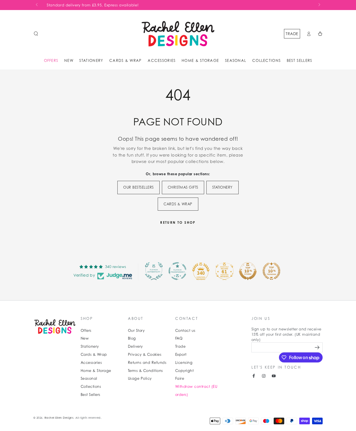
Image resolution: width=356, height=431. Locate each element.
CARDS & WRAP (178, 204)
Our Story (136, 330)
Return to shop (178, 222)
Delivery (135, 346)
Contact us (185, 330)
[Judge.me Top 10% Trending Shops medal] (271, 271)
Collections (91, 386)
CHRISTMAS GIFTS (183, 187)
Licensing (183, 363)
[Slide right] (319, 5)
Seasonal (89, 378)
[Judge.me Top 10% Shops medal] (248, 271)
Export (181, 354)
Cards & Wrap (94, 354)
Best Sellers (90, 395)
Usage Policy (140, 378)
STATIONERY (222, 187)
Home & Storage (96, 371)
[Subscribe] (318, 347)
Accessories (91, 363)
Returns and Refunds (147, 363)
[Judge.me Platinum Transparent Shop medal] (177, 271)
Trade (292, 33)
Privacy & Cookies (144, 354)
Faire (179, 378)
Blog (132, 338)
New (85, 338)
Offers (86, 330)
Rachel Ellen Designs (59, 417)
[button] (36, 33)
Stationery (90, 346)
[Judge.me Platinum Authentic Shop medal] (154, 271)
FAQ (178, 338)
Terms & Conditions (145, 371)
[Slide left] (37, 5)
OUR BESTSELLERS (138, 187)
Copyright (184, 371)
